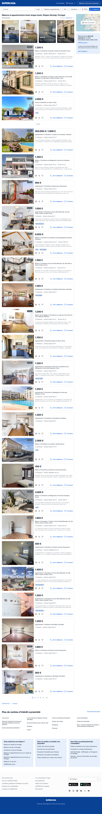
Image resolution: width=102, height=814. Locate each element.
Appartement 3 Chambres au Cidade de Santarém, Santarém (53, 289)
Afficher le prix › (83, 42)
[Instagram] (73, 791)
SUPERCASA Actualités (42, 786)
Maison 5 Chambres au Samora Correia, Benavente (50, 470)
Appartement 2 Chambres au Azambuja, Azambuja (50, 418)
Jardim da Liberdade (83, 721)
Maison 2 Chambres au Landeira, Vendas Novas (49, 444)
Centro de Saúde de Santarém (61, 718)
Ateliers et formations (41, 783)
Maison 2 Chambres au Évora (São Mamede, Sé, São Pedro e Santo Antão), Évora (53, 264)
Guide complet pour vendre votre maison (49, 757)
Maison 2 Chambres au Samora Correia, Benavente (50, 650)
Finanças (54, 728)
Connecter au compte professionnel (81, 749)
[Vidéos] (4, 117)
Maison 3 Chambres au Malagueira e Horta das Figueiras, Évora (52, 161)
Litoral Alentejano (82, 718)
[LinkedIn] (77, 791)
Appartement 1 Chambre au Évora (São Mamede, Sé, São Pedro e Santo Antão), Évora (52, 212)
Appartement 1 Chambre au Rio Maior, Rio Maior (49, 624)
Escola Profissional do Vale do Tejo (37, 723)
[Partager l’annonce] (14, 22)
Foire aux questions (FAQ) (9, 780)
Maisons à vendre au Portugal (13, 744)
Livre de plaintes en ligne (42, 778)
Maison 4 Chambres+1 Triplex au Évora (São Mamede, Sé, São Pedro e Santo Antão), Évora (54, 522)
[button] (31, 57)
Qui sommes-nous (7, 778)
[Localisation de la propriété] (8, 66)
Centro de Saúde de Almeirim (11, 728)
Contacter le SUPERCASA (9, 789)
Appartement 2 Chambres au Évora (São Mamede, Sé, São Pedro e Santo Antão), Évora (52, 573)
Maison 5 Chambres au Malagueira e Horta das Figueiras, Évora (52, 496)
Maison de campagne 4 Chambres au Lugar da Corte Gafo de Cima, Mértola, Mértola (29, 40)
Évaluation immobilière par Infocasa (48, 752)
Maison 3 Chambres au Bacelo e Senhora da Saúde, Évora (52, 51)
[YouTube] (89, 791)
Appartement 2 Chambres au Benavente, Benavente (51, 186)
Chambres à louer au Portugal (13, 750)
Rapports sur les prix (10, 761)
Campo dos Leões (57, 721)
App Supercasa (39, 780)
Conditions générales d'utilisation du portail (15, 783)
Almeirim (29, 726)
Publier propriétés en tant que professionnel (84, 746)
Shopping (55, 725)
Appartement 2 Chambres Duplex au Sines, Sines (9, 40)
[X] (85, 791)
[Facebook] (70, 791)
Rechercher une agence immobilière (48, 754)
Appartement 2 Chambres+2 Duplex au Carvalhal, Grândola (53, 134)
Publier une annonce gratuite (45, 746)
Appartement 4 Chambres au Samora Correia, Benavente (47, 40)
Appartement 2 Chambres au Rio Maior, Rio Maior (50, 676)
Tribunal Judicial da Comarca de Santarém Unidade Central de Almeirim (11, 723)
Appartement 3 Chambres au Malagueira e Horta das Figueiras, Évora (51, 393)
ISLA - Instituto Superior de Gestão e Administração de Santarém (88, 725)
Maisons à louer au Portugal (12, 747)
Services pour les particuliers (46, 749)
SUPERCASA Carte (9, 764)
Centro (29, 730)
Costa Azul (5, 718)
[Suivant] (46, 697)
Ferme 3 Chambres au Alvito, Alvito (45, 102)
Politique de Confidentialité (10, 786)
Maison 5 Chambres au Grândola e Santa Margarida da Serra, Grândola (53, 238)
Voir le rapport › (83, 51)
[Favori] (17, 22)
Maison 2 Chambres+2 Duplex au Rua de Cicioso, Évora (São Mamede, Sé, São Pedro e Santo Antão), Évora (65, 40)
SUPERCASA (6, 703)
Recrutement (39, 789)
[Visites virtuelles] (4, 66)
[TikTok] (81, 791)
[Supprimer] (36, 66)
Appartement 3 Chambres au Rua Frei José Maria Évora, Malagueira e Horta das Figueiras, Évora (52, 367)
